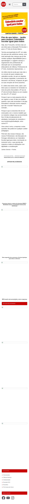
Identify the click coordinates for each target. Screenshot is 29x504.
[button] (10, 4)
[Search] (24, 4)
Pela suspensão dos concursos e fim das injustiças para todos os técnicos (14, 258)
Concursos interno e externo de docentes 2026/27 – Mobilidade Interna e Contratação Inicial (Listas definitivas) (14, 204)
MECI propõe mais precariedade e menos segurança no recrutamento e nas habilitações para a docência (14, 300)
